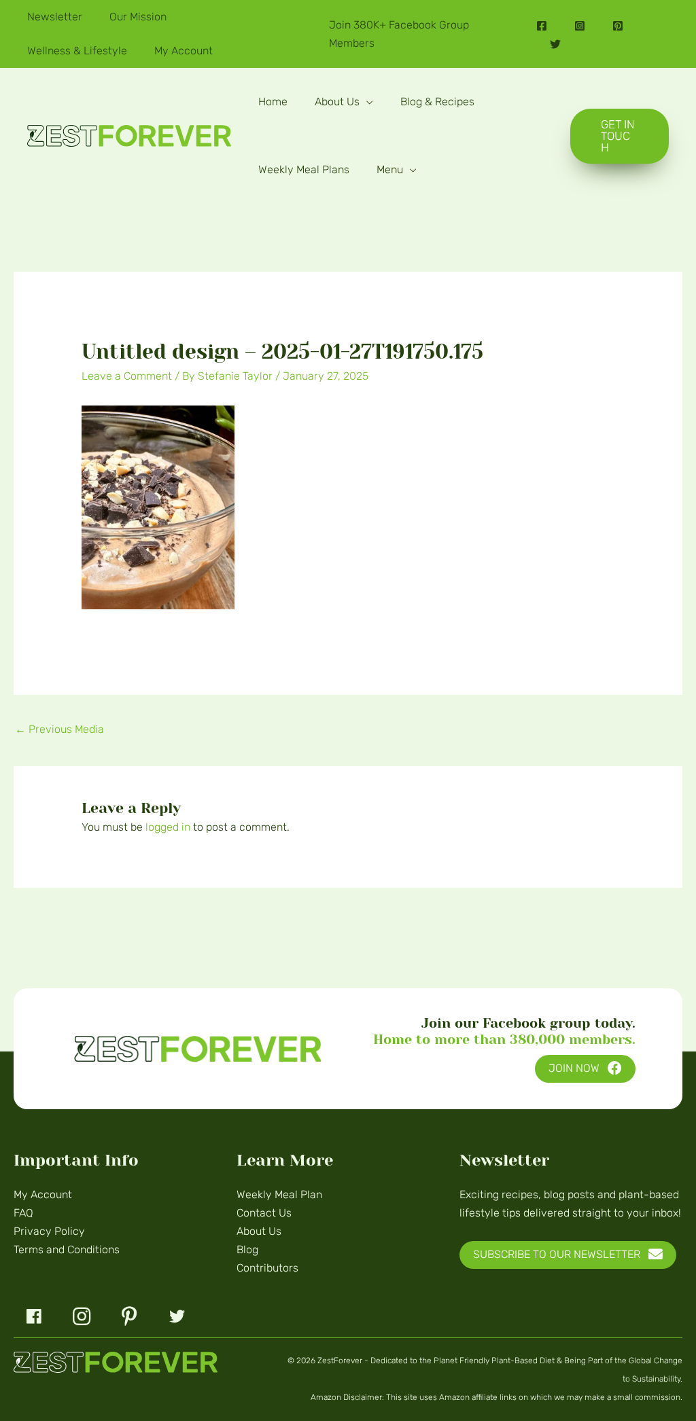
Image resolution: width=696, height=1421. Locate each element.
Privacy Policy (49, 1231)
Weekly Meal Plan (279, 1194)
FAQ (23, 1212)
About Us (259, 1231)
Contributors (267, 1267)
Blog (247, 1249)
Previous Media (59, 729)
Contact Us (264, 1212)
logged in (167, 827)
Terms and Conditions (67, 1249)
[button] (366, 101)
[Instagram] (579, 25)
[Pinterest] (617, 25)
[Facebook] (541, 25)
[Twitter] (555, 44)
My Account (43, 1194)
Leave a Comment (127, 376)
